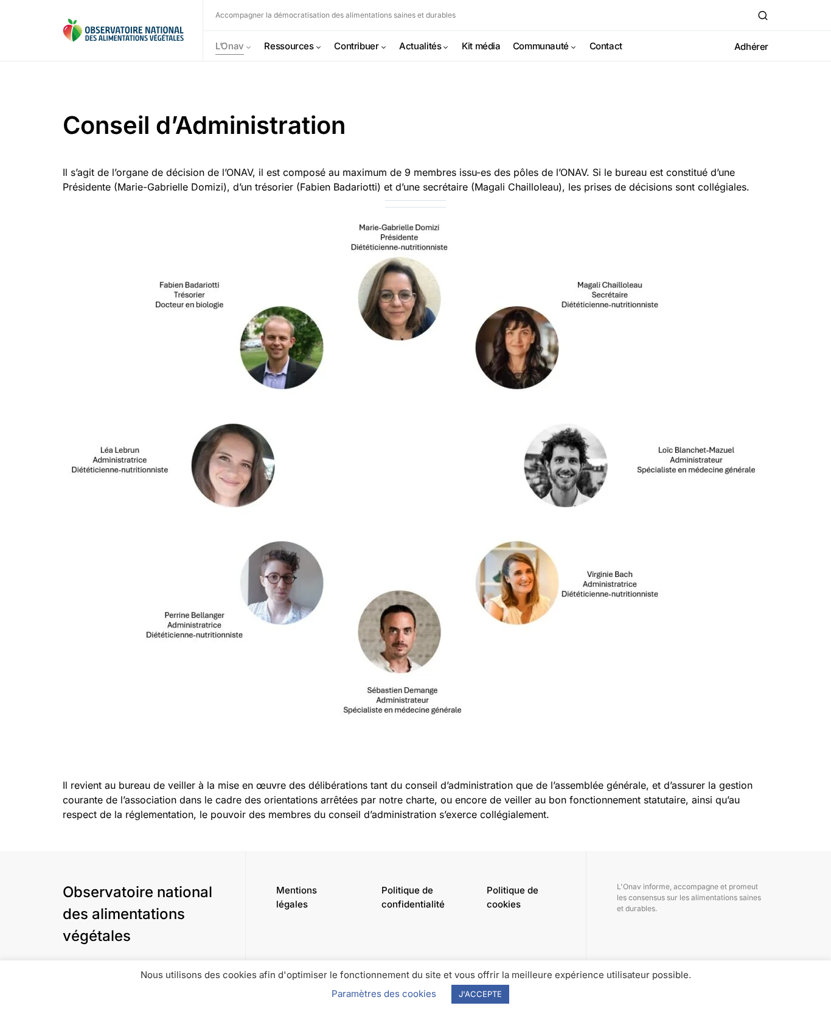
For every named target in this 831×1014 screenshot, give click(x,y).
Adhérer (751, 46)
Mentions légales (296, 897)
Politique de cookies (512, 897)
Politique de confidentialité (413, 897)
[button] (762, 15)
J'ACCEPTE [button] (480, 994)
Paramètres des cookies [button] (384, 993)
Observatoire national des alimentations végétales (137, 914)
